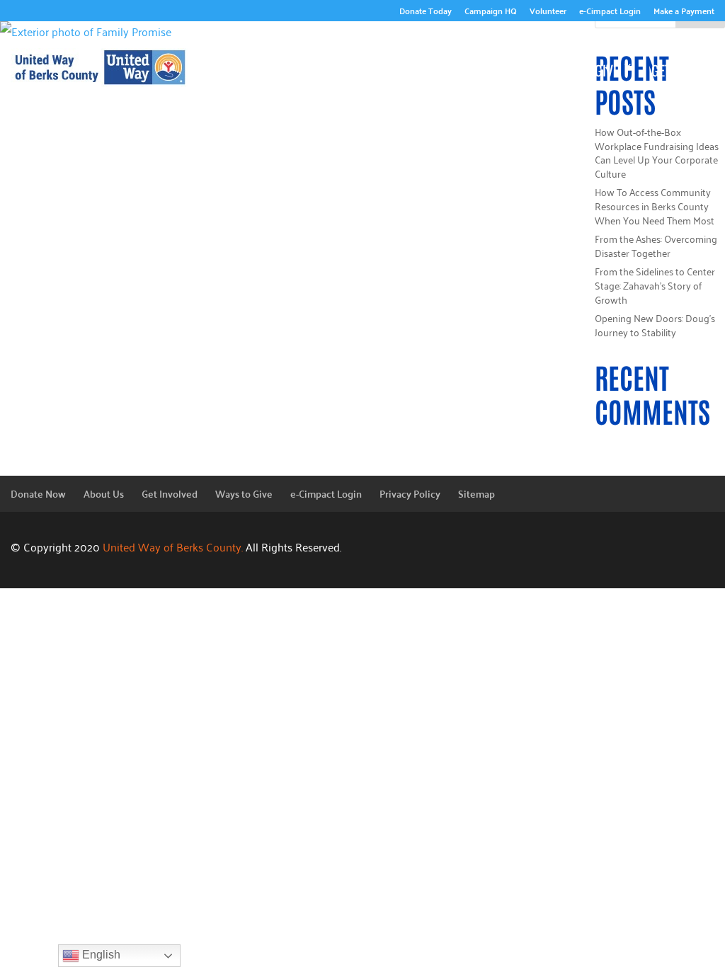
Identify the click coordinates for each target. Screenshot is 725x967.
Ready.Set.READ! (641, 48)
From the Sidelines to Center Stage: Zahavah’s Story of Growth (655, 284)
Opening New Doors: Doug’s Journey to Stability (655, 325)
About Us (447, 48)
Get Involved (475, 70)
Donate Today (425, 12)
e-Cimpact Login (610, 12)
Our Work (535, 48)
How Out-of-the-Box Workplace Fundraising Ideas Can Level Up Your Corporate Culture (657, 152)
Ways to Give (581, 70)
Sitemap (476, 493)
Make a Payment (683, 12)
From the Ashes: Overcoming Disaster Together (656, 245)
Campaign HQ (490, 12)
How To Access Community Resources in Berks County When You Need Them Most (654, 205)
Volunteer (548, 12)
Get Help (675, 70)
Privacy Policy (409, 493)
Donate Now (38, 493)
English (99, 955)
